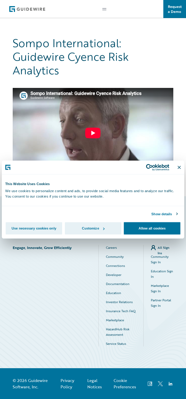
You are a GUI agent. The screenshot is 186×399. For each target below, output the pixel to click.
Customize (90, 228)
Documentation (118, 283)
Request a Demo (175, 9)
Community (115, 256)
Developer (113, 274)
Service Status (116, 343)
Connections (115, 265)
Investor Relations (119, 302)
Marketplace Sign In (160, 288)
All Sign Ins (163, 247)
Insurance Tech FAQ (121, 311)
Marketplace (115, 320)
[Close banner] (179, 167)
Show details (161, 214)
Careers (111, 247)
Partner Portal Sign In (161, 303)
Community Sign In (160, 259)
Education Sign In (162, 274)
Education (113, 292)
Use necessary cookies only (34, 228)
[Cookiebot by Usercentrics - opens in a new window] (149, 167)
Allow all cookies (152, 228)
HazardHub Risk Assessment (118, 332)
